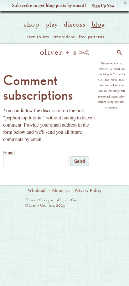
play (51, 24)
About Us (61, 190)
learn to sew (37, 37)
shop (31, 24)
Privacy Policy (87, 190)
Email (9, 152)
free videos (64, 37)
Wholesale (38, 190)
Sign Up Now (103, 5)
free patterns (91, 37)
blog (98, 24)
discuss (74, 24)
